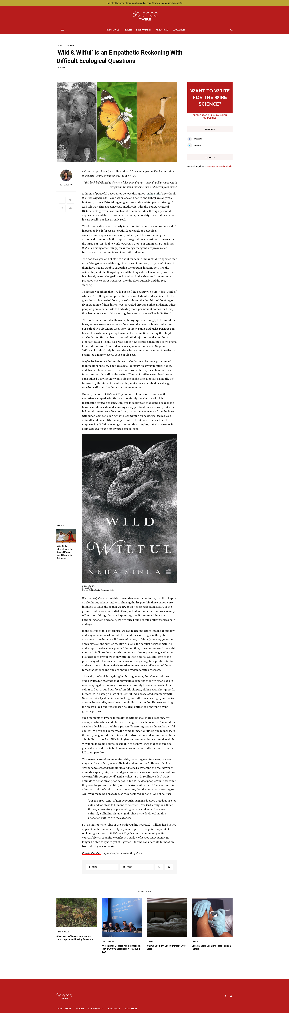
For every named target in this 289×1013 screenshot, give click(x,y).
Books (59, 45)
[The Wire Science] (145, 16)
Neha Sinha (154, 193)
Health (150, 941)
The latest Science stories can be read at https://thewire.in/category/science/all (144, 3)
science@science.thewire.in (218, 166)
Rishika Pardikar (66, 185)
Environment (69, 45)
